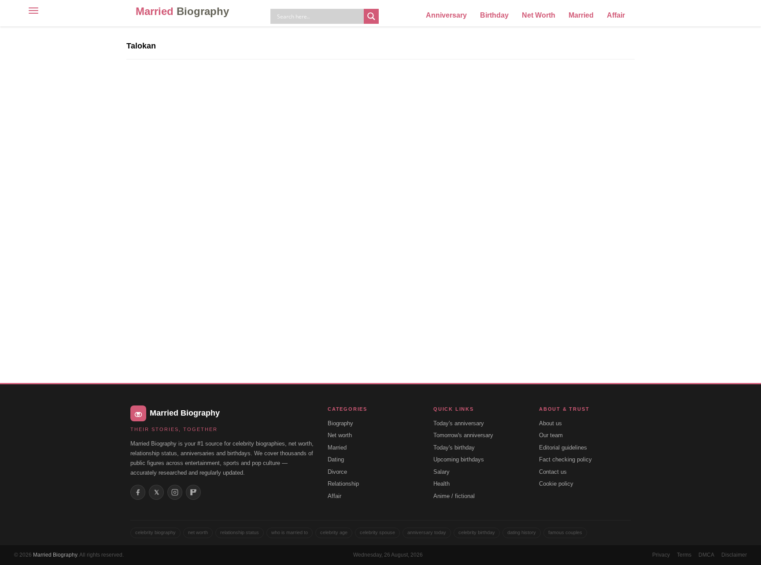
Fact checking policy (565, 459)
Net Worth (538, 15)
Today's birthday (454, 447)
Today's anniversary (458, 423)
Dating (336, 459)
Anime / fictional (454, 496)
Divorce (337, 471)
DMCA (706, 555)
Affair (616, 15)
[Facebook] (137, 492)
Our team (551, 435)
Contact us (553, 471)
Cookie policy (556, 483)
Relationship (343, 483)
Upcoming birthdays (458, 459)
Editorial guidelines (563, 447)
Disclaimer (734, 555)
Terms (684, 555)
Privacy (661, 555)
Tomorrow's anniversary (463, 435)
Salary (441, 471)
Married (182, 11)
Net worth (340, 435)
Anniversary (446, 15)
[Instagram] (174, 492)
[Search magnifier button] (371, 16)
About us (550, 423)
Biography (340, 423)
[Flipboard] (193, 492)
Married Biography (55, 555)
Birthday (494, 15)
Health (441, 483)
